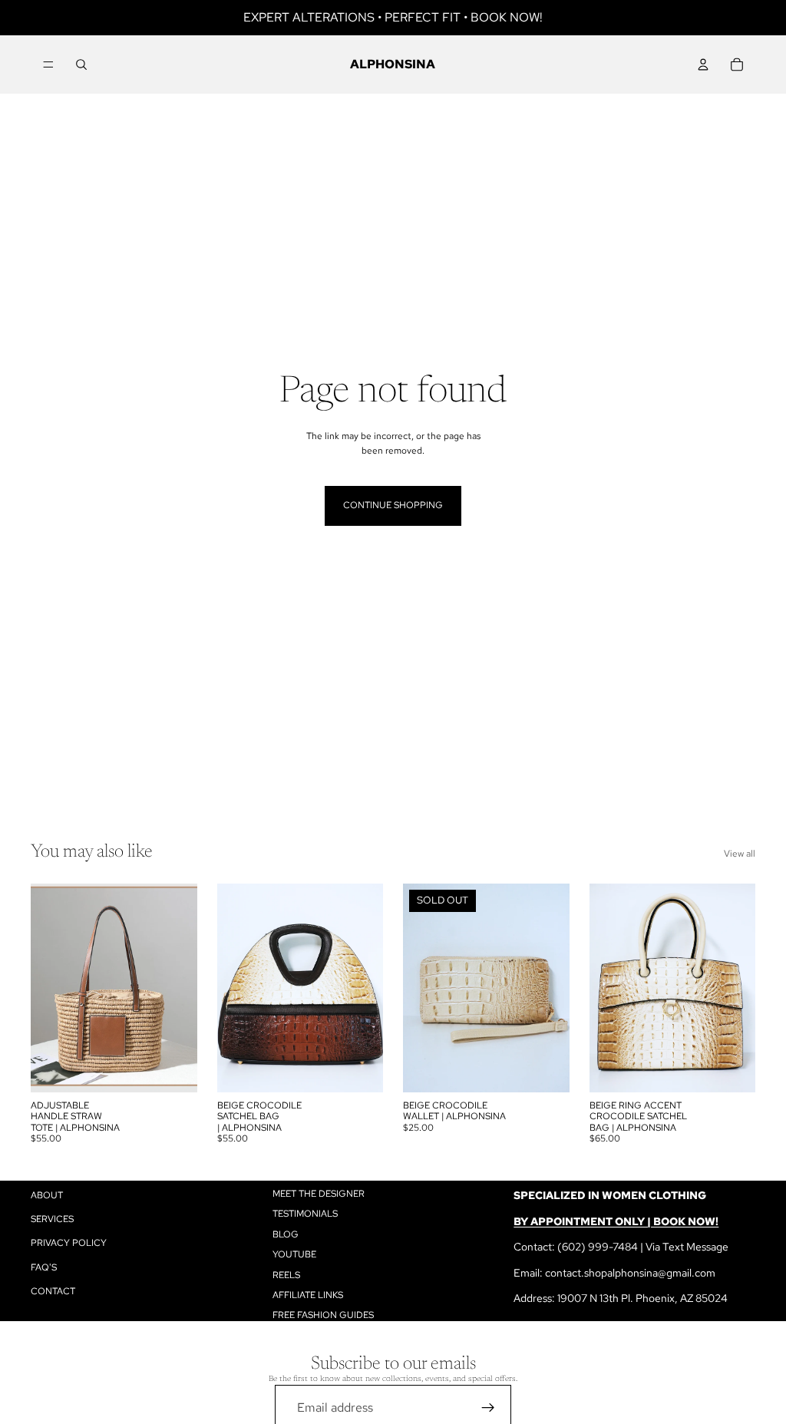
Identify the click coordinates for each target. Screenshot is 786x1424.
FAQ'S (44, 1267)
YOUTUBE (294, 1254)
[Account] (703, 64)
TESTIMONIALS (305, 1214)
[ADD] (173, 1068)
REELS (286, 1275)
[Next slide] (180, 988)
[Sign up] (488, 1408)
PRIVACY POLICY (69, 1243)
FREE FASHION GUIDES (323, 1316)
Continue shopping (393, 505)
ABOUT (47, 1195)
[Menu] (48, 64)
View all (739, 853)
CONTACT (53, 1291)
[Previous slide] (47, 988)
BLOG (285, 1234)
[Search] (81, 64)
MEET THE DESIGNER (318, 1194)
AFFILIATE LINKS (307, 1295)
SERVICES (52, 1219)
